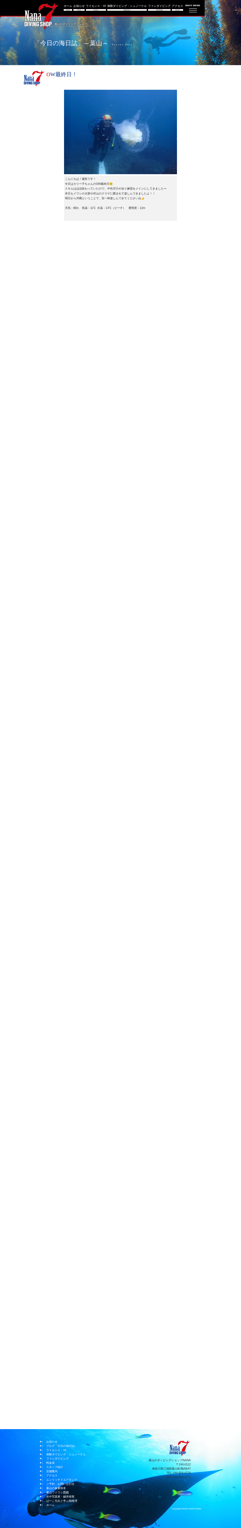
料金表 (50, 1462)
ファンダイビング (57, 1458)
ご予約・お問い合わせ (60, 1483)
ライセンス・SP (56, 1450)
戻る (122, 1420)
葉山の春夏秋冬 (56, 1488)
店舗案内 (52, 1471)
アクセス (52, 1475)
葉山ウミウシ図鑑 (57, 1492)
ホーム (50, 1505)
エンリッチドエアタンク (61, 1479)
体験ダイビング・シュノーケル (66, 1454)
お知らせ (52, 1441)
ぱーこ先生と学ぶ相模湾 (61, 1500)
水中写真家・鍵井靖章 (60, 1496)
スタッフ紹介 (54, 1467)
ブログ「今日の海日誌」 (61, 1445)
